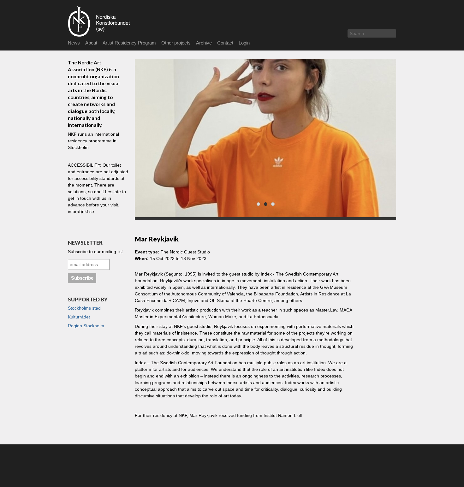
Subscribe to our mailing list (95, 251)
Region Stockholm (86, 325)
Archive (204, 42)
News (74, 42)
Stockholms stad (84, 308)
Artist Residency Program (129, 42)
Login (244, 42)
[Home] (115, 21)
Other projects (176, 42)
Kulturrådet (79, 316)
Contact (225, 42)
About (91, 42)
